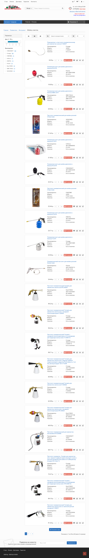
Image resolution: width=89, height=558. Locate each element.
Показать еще (56, 529)
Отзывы (34, 22)
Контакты (34, 1)
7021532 (79, 9)
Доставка (19, 1)
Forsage (10, 53)
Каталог (10, 22)
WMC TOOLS (11, 68)
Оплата (12, 1)
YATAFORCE (10, 71)
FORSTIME (10, 56)
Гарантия (26, 1)
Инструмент (22, 30)
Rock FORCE (11, 66)
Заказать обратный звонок (77, 11)
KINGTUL (10, 61)
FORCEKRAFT (11, 51)
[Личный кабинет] (82, 1)
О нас (6, 1)
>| (32, 533)
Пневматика (13, 30)
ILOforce (10, 58)
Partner (9, 63)
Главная (27, 22)
